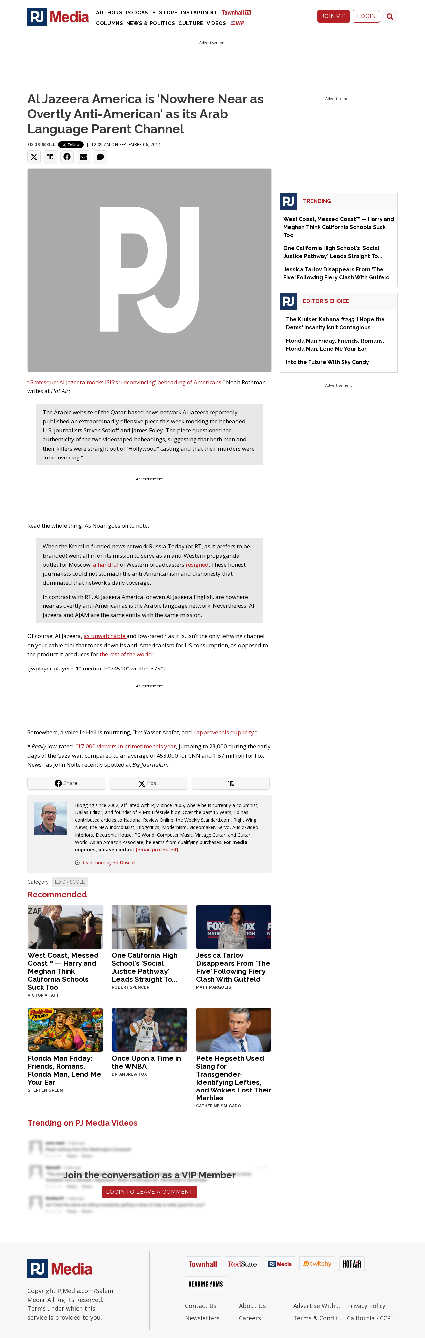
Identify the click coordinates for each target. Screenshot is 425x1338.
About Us (252, 1306)
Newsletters (202, 1318)
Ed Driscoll (41, 144)
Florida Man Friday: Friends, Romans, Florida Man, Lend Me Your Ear (64, 1070)
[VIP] (237, 22)
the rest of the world (126, 654)
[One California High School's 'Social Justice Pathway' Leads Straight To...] (149, 926)
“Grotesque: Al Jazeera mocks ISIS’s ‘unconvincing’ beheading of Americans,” (126, 382)
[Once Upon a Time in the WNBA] (149, 1029)
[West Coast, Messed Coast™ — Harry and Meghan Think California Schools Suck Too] (65, 926)
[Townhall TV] (239, 12)
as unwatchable (105, 636)
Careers (250, 1318)
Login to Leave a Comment (149, 1192)
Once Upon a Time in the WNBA (146, 1062)
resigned (197, 564)
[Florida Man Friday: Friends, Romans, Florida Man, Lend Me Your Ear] (65, 1029)
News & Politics (151, 23)
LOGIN (366, 16)
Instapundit (199, 13)
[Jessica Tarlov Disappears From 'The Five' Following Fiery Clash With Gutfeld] (233, 926)
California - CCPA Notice (372, 1318)
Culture (190, 23)
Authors (109, 13)
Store (168, 13)
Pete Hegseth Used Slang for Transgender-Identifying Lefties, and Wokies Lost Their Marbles (233, 1078)
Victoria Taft (43, 995)
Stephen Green (45, 1090)
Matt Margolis (213, 987)
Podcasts (141, 13)
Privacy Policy (366, 1306)
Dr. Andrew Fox (129, 1074)
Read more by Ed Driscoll (108, 862)
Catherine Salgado (218, 1106)
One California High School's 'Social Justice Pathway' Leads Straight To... (145, 967)
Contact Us (201, 1306)
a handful (106, 564)
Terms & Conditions (318, 1318)
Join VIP (334, 16)
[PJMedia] (58, 16)
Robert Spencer (130, 987)
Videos (216, 23)
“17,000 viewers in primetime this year (126, 746)
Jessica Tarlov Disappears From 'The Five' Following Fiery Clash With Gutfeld (233, 967)
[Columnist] (53, 817)
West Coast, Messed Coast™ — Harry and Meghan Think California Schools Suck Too (63, 971)
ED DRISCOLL (70, 882)
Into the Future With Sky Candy (327, 362)
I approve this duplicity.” (225, 732)
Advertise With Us (318, 1306)
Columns (109, 23)
